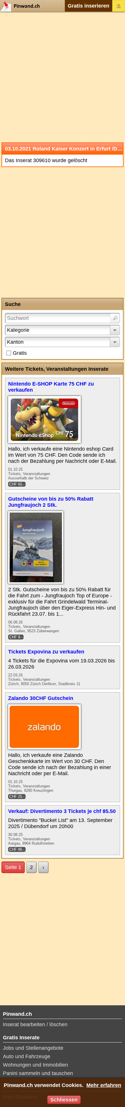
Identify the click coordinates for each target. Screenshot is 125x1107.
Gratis (20, 353)
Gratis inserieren (88, 6)
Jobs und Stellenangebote (33, 1048)
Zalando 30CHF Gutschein (40, 698)
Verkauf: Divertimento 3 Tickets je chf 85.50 (62, 811)
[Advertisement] (62, 77)
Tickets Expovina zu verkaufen (46, 652)
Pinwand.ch (22, 6)
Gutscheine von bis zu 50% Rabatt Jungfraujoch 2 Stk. (50, 502)
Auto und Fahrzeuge (26, 1056)
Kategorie (18, 330)
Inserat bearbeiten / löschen (35, 1024)
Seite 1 (13, 867)
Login (118, 6)
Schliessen (64, 1100)
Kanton (15, 342)
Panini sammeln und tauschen (38, 1073)
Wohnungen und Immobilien (35, 1065)
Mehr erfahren (103, 1085)
